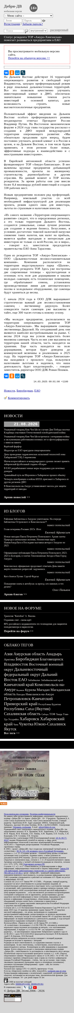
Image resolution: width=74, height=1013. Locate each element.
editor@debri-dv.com (47, 827)
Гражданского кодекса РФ (34, 864)
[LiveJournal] (23, 72)
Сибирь (45, 714)
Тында (59, 714)
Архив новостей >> (17, 497)
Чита (15, 724)
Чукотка (26, 724)
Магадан (43, 690)
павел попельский (58, 525)
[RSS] (3, 804)
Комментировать (19, 398)
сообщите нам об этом (57, 971)
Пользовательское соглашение (16, 814)
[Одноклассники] (11, 72)
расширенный (59, 29)
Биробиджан (25, 390)
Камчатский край (19, 684)
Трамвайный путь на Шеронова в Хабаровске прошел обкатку (35, 475)
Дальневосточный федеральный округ (26, 672)
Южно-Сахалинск (50, 724)
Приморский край (20, 703)
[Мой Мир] (17, 72)
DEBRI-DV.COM (23, 984)
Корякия (20, 690)
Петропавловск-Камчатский (28, 698)
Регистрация (12, 24)
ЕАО (37, 390)
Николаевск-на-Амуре (40, 694)
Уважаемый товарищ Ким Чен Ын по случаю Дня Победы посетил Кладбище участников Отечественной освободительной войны (37, 431)
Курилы (30, 690)
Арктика (9, 659)
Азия (8, 653)
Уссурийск (13, 719)
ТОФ (52, 714)
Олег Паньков (61, 589)
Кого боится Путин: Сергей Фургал (21, 576)
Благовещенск (51, 659)
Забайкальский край (52, 680)
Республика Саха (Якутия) (27, 708)
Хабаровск (29, 718)
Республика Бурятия (49, 704)
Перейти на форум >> (19, 631)
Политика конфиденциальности (42, 814)
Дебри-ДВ (13, 6)
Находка (20, 694)
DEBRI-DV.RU (37, 984)
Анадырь (54, 653)
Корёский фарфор (13, 446)
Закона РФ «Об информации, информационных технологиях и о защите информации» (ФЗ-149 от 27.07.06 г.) (36, 870)
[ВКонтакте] (6, 72)
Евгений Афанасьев (57, 532)
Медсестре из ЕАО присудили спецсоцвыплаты (27, 450)
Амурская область (29, 653)
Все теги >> (12, 733)
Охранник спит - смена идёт (17, 620)
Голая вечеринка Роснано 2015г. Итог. (23, 529)
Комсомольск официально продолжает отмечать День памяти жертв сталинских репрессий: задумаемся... (34, 567)
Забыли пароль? (32, 24)
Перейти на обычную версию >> (29, 58)
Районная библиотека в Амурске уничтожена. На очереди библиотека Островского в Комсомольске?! (32, 520)
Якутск (10, 729)
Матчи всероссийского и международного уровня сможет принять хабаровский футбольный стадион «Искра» (36, 463)
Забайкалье (34, 680)
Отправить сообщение (22, 827)
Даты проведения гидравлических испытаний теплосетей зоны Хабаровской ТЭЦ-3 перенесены (34, 456)
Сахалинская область (22, 713)
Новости (9, 390)
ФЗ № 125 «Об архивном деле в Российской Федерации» (40, 851)
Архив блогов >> (15, 594)
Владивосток (16, 664)
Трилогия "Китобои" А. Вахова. (20, 616)
